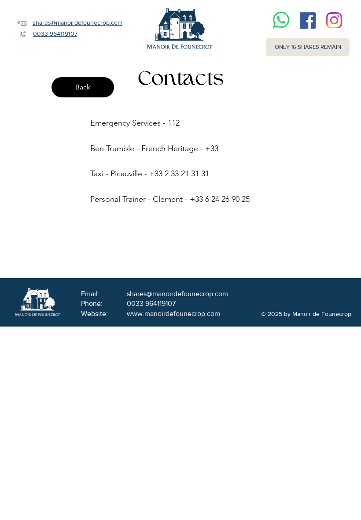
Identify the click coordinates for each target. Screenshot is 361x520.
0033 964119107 (55, 33)
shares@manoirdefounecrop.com (77, 22)
